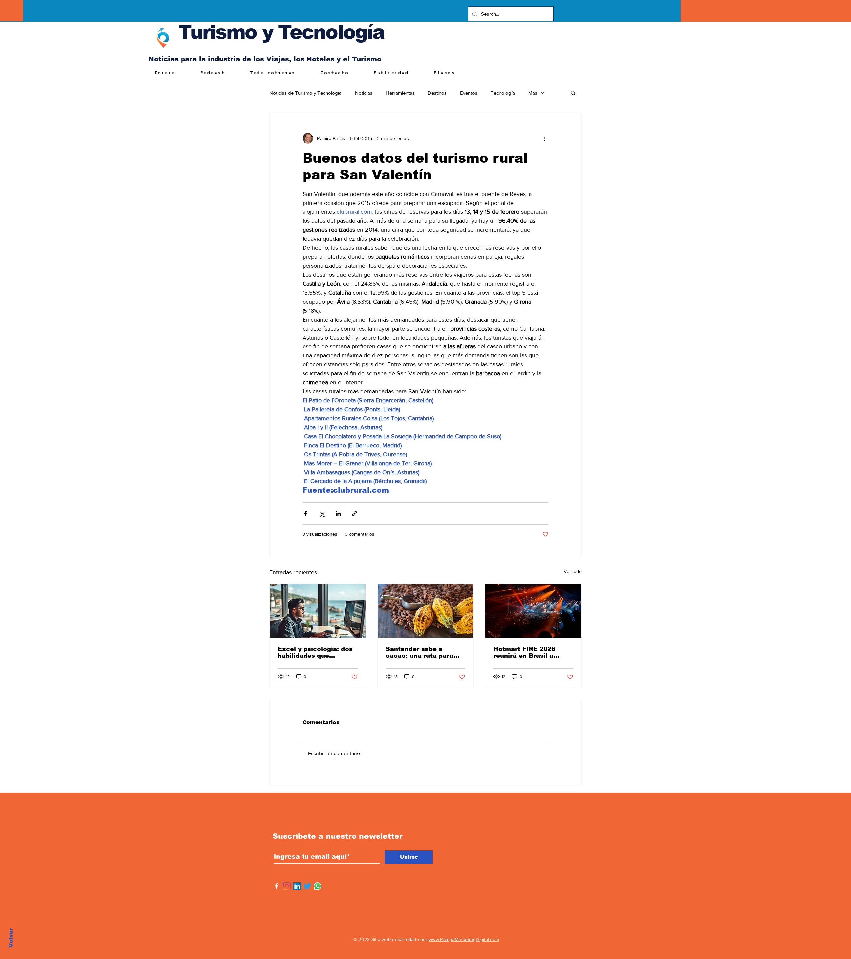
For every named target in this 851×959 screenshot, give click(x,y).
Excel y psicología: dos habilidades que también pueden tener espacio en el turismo (315, 652)
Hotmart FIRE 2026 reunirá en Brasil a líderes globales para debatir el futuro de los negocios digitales (530, 652)
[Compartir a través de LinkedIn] (338, 513)
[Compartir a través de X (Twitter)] (322, 513)
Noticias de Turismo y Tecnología (305, 93)
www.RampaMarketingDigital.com (464, 939)
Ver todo (573, 571)
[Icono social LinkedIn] (297, 886)
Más (532, 93)
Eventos (468, 93)
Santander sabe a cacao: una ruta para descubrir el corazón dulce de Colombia (419, 652)
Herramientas (400, 93)
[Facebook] (276, 886)
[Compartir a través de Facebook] (306, 513)
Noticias (363, 93)
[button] (573, 92)
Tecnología (503, 93)
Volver (11, 938)
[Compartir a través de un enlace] (354, 513)
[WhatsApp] (317, 886)
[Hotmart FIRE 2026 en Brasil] (533, 611)
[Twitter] (307, 886)
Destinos (437, 93)
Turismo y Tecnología (281, 32)
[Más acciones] (544, 138)
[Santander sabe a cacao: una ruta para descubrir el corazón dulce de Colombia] (426, 611)
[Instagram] (287, 886)
